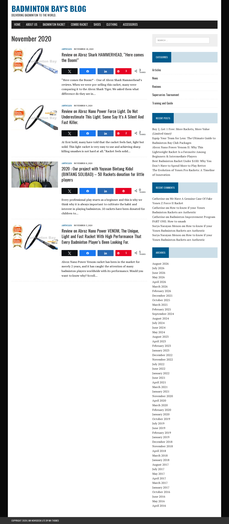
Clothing (111, 24)
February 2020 (161, 410)
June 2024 (158, 327)
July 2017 (158, 469)
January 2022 (160, 373)
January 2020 (160, 414)
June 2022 (158, 369)
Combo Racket (79, 24)
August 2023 (160, 337)
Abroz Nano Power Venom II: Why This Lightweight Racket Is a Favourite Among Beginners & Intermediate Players (179, 151)
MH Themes (54, 520)
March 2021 (160, 387)
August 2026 (160, 264)
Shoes (97, 24)
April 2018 (159, 451)
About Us (31, 24)
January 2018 (160, 460)
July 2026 (158, 268)
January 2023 (160, 350)
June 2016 (158, 496)
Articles (67, 49)
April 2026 (159, 282)
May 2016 (158, 501)
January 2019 (160, 437)
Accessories (130, 24)
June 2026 (158, 273)
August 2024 (160, 318)
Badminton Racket (54, 24)
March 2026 (160, 286)
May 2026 (158, 277)
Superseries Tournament (165, 95)
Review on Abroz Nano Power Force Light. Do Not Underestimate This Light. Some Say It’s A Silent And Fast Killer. (103, 116)
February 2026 (161, 291)
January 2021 (160, 391)
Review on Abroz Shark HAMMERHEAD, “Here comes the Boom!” (103, 57)
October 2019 (161, 419)
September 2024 (163, 314)
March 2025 (160, 305)
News (155, 78)
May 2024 (158, 332)
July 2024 (158, 323)
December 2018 (162, 442)
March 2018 (160, 455)
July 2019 (158, 423)
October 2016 (161, 492)
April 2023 (159, 341)
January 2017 (160, 487)
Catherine (158, 199)
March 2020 (160, 405)
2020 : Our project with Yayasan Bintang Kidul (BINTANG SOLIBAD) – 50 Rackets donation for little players (103, 174)
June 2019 (158, 428)
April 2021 (159, 382)
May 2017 (158, 474)
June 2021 (158, 378)
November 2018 (162, 446)
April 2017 (159, 478)
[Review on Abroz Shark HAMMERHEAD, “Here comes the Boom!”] (34, 71)
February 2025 (161, 309)
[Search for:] (182, 40)
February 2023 (161, 346)
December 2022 (162, 355)
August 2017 (160, 465)
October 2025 (161, 300)
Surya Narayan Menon (166, 226)
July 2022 (158, 364)
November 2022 (162, 359)
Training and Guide (162, 103)
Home (17, 24)
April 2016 (159, 506)
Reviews (156, 86)
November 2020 (162, 396)
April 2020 (159, 400)
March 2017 (160, 483)
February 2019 (161, 433)
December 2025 (162, 296)
